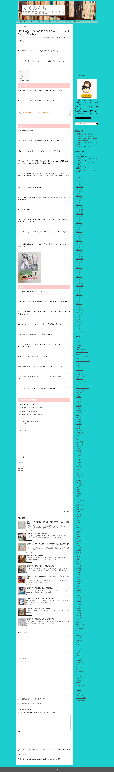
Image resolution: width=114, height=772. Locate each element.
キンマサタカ (80, 372)
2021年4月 (79, 227)
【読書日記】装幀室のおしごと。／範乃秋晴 (40, 619)
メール (20, 737)
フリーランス (80, 376)
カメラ (78, 367)
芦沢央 (78, 631)
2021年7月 (79, 220)
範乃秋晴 (78, 615)
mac (77, 343)
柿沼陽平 (78, 556)
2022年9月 (79, 189)
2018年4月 (79, 297)
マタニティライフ (81, 390)
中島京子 (78, 408)
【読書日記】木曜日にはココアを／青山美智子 (41, 566)
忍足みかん (79, 505)
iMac (77, 339)
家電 (77, 471)
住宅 (53, 21)
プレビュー (79, 385)
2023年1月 (79, 184)
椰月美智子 (79, 570)
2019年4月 (79, 272)
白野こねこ (67, 37)
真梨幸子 (78, 599)
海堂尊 (78, 583)
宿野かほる (79, 473)
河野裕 (78, 577)
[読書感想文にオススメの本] (22, 559)
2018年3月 (79, 299)
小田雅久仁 (79, 484)
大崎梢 (78, 464)
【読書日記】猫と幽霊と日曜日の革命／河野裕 (31, 408)
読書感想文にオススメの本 (34, 555)
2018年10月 (79, 286)
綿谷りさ (78, 622)
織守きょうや (80, 624)
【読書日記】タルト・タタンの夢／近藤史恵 (32, 703)
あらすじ (21, 76)
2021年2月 (79, 232)
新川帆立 (78, 514)
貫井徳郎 (78, 644)
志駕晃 (78, 507)
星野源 (78, 525)
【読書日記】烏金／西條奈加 (84, 134)
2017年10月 (79, 310)
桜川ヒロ (78, 561)
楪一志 (78, 572)
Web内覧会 (79, 345)
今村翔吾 (78, 424)
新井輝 (78, 511)
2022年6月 (79, 196)
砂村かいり (79, 604)
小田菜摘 (78, 482)
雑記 (17, 21)
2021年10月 (79, 214)
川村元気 (78, 496)
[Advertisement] (31, 442)
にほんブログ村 (22, 423)
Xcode (78, 347)
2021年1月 (79, 234)
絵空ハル (78, 617)
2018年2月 (79, 301)
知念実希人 (79, 601)
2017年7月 (79, 317)
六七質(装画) (79, 442)
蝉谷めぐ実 (79, 635)
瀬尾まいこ (79, 588)
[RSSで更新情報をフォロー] (94, 2)
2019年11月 (79, 256)
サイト (20, 743)
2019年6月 (79, 268)
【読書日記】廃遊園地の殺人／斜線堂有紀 (39, 588)
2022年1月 (79, 207)
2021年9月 (79, 216)
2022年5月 (79, 198)
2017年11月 (79, 308)
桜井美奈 (78, 559)
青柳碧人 (78, 676)
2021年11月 (79, 211)
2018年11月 (79, 283)
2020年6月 (79, 243)
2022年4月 (79, 200)
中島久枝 (78, 406)
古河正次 (78, 455)
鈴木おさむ (79, 658)
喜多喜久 (78, 460)
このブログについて (82, 352)
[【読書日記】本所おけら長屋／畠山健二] (22, 612)
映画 (50, 21)
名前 (19, 732)
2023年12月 (79, 180)
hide (26, 72)
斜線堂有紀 (79, 509)
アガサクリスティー (82, 356)
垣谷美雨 (78, 462)
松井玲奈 (78, 552)
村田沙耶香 (79, 545)
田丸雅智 (78, 590)
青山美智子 (79, 671)
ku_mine (67, 511)
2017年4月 (79, 324)
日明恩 (78, 523)
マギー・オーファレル (82, 388)
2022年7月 (79, 193)
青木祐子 (78, 674)
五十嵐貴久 (79, 419)
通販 (77, 653)
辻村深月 (78, 649)
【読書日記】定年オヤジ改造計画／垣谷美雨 (32, 699)
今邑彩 (78, 426)
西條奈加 (78, 637)
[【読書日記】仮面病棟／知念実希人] (22, 537)
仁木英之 (78, 421)
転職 (77, 646)
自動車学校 (79, 628)
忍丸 (77, 502)
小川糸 (78, 478)
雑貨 (57, 21)
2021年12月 (79, 209)
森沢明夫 (78, 565)
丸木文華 (78, 412)
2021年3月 (79, 229)
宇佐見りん (79, 466)
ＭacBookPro (80, 685)
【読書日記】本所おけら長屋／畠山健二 (38, 608)
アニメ (71, 21)
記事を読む (29, 530)
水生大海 (78, 574)
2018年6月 (79, 295)
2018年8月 (79, 290)
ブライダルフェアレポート (83, 381)
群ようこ (78, 626)
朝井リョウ (79, 534)
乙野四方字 (79, 417)
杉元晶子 (78, 543)
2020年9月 (79, 238)
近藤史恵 (78, 651)
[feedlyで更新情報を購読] (91, 2)
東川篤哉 (78, 547)
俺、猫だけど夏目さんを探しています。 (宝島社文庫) (36, 112)
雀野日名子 (79, 662)
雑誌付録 (78, 667)
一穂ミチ (78, 394)
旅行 (67, 21)
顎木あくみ (79, 678)
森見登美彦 (79, 568)
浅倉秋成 (78, 581)
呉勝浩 (78, 457)
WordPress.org (80, 700)
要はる (78, 642)
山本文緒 (78, 487)
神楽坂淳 (78, 608)
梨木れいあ (79, 563)
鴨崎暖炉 (78, 683)
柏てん (78, 554)
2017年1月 (79, 331)
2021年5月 (79, 225)
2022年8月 (79, 191)
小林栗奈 (78, 480)
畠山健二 (78, 595)
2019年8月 (79, 263)
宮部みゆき (79, 469)
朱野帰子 (78, 541)
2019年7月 (79, 265)
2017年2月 (79, 328)
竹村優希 (78, 613)
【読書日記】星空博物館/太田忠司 (27, 411)
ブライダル (33, 21)
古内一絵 (78, 453)
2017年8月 (79, 315)
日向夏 (78, 520)
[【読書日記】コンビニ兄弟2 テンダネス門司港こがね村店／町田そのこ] (22, 547)
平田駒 (78, 498)
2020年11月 (79, 236)
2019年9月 (79, 261)
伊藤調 (78, 435)
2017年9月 (79, 313)
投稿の (79, 695)
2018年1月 (79, 304)
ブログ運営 (76, 21)
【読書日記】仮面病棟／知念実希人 (37, 533)
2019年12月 (79, 254)
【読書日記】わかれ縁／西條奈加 (85, 136)
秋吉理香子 (79, 610)
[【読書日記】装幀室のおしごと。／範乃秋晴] (22, 622)
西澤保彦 (78, 640)
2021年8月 (79, 218)
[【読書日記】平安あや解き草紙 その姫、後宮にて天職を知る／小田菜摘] (22, 579)
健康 (39, 21)
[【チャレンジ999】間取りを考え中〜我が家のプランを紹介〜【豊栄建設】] (22, 525)
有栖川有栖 (79, 529)
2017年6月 (79, 319)
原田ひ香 (78, 451)
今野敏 (78, 428)
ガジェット (44, 21)
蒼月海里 (78, 633)
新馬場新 (78, 516)
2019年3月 (79, 274)
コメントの (81, 698)
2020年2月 (79, 250)
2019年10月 (79, 259)
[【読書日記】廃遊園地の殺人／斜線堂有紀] (22, 591)
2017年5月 (79, 322)
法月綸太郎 (79, 579)
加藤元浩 (78, 446)
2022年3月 (79, 202)
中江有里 (78, 410)
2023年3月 (79, 182)
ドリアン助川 (80, 374)
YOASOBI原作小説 (81, 349)
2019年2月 (79, 277)
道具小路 (78, 656)
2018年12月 (79, 281)
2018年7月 (79, 292)
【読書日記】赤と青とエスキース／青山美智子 (41, 598)
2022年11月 (79, 187)
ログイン (78, 693)
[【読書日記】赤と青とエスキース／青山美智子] (22, 601)
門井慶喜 (78, 660)
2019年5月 (79, 270)
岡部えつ (78, 491)
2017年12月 (79, 306)
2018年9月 (79, 288)
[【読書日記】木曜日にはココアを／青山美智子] (22, 569)
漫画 (77, 586)
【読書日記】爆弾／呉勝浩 (83, 146)
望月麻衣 (78, 532)
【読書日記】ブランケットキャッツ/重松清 (30, 414)
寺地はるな (79, 475)
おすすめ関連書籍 (24, 80)
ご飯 (25, 21)
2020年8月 (79, 241)
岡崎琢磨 (78, 489)
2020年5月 (79, 245)
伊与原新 (78, 430)
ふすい (78, 354)
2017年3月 (79, 326)
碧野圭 (78, 606)
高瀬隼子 (78, 680)
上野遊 (78, 403)
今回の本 (21, 75)
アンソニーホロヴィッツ (83, 361)
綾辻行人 (78, 619)
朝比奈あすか (80, 536)
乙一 (77, 415)
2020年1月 (79, 252)
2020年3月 (79, 247)
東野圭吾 (78, 550)
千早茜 (78, 448)
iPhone (78, 341)
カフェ (78, 365)
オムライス (79, 363)
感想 (20, 78)
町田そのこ (79, 592)
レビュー (62, 21)
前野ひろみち (80, 444)
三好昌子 (78, 401)
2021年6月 (79, 223)
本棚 (21, 21)
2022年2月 (79, 205)
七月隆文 (78, 397)
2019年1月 (79, 279)
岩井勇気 (78, 493)
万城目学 (78, 399)
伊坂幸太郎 (79, 433)
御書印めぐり (80, 500)
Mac (28, 21)
